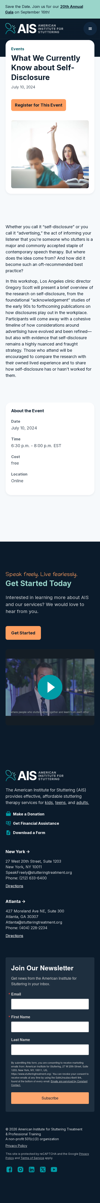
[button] (90, 28)
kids (49, 802)
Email (16, 994)
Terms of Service (32, 1158)
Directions (14, 886)
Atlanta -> (16, 901)
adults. (82, 802)
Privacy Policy (16, 1146)
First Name (20, 1017)
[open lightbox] (50, 687)
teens (60, 802)
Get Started (23, 632)
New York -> (18, 851)
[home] (33, 28)
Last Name (20, 1040)
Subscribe (50, 1098)
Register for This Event (38, 105)
